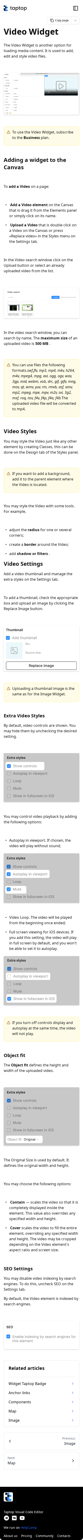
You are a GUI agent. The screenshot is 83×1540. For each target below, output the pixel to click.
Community (44, 1536)
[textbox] (41, 701)
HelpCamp (29, 1527)
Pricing (26, 1536)
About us (11, 1536)
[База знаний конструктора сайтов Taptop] (15, 8)
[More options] (75, 20)
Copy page (62, 20)
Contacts (64, 1536)
